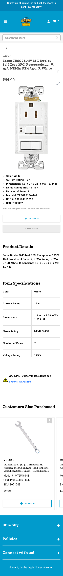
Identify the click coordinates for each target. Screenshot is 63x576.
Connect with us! (18, 552)
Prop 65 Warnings (20, 381)
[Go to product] (27, 437)
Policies (10, 538)
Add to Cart (34, 218)
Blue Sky (11, 524)
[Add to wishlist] (49, 421)
